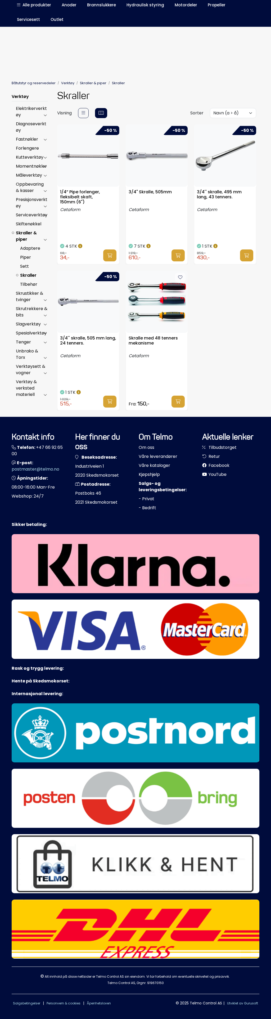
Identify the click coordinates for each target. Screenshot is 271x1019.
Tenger (23, 342)
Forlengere (27, 148)
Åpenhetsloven (99, 1003)
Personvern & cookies (63, 1003)
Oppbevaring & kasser (30, 187)
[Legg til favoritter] (180, 277)
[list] (83, 113)
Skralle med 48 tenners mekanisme (153, 341)
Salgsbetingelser (26, 1003)
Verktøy (20, 96)
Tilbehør (28, 284)
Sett (24, 266)
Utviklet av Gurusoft (242, 1003)
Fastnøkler (27, 139)
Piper (25, 257)
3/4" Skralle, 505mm (150, 192)
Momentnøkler (31, 166)
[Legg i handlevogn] (109, 255)
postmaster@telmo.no (35, 469)
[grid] (101, 113)
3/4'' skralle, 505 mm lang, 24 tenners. (88, 341)
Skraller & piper (26, 236)
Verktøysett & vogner (30, 369)
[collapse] (45, 115)
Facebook (218, 465)
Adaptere (30, 248)
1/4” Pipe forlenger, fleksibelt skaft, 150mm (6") (80, 196)
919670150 (155, 983)
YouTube (217, 474)
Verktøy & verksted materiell (26, 388)
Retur (213, 456)
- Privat (146, 499)
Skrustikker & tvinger (29, 296)
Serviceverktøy (31, 215)
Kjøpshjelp (149, 474)
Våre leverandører (158, 456)
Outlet (57, 19)
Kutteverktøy (29, 157)
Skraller (28, 275)
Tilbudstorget (222, 447)
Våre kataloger (154, 465)
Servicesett (28, 19)
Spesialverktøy (31, 333)
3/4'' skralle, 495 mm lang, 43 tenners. (219, 194)
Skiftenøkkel (28, 224)
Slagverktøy (28, 324)
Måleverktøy (29, 175)
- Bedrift (147, 508)
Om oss (146, 447)
